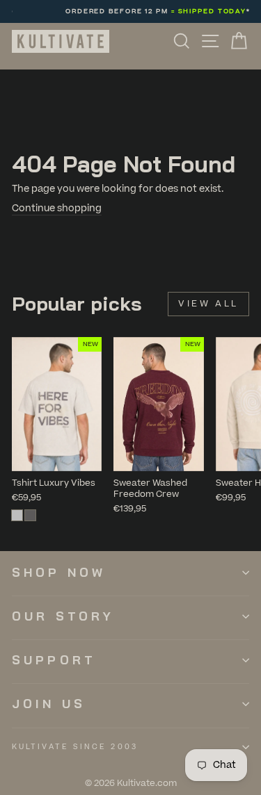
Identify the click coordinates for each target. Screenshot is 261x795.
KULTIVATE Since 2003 (75, 746)
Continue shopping (57, 208)
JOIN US (49, 703)
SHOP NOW (59, 572)
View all (208, 303)
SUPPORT (54, 660)
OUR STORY (63, 616)
